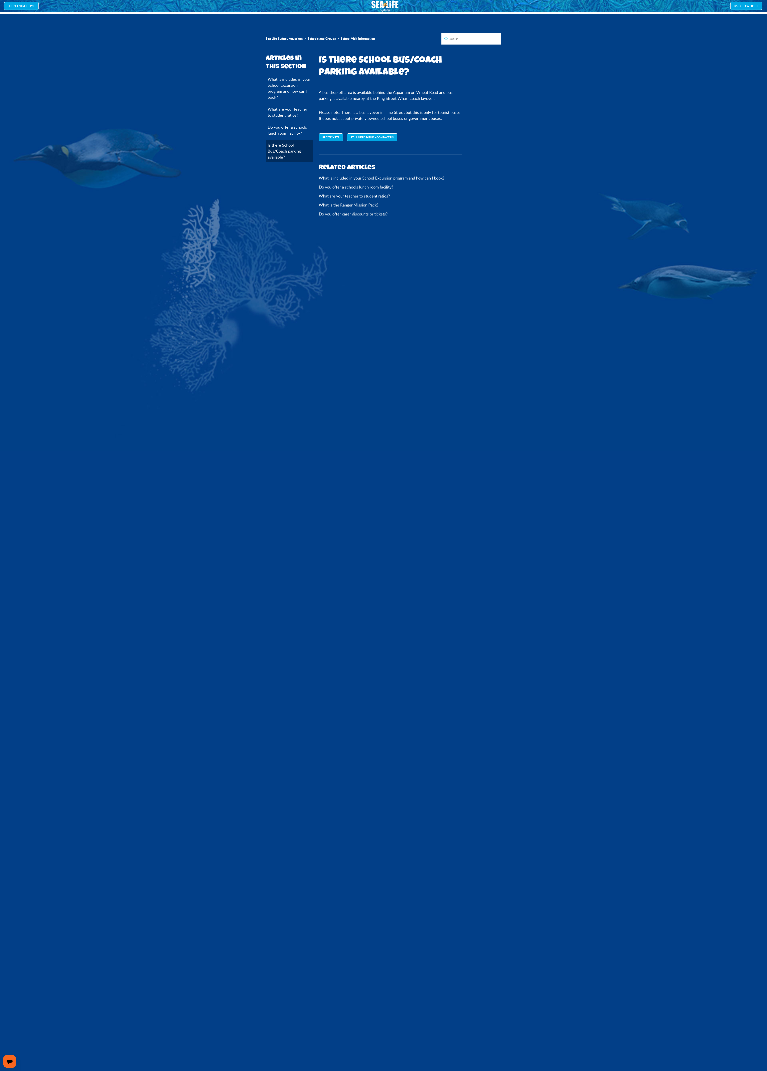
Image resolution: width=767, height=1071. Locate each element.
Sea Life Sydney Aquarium (284, 38)
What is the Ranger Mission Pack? (349, 205)
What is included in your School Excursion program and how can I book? (289, 88)
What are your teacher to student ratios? (287, 112)
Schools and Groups (322, 38)
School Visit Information (358, 38)
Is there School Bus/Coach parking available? (284, 151)
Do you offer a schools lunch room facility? (287, 130)
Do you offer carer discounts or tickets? (353, 214)
